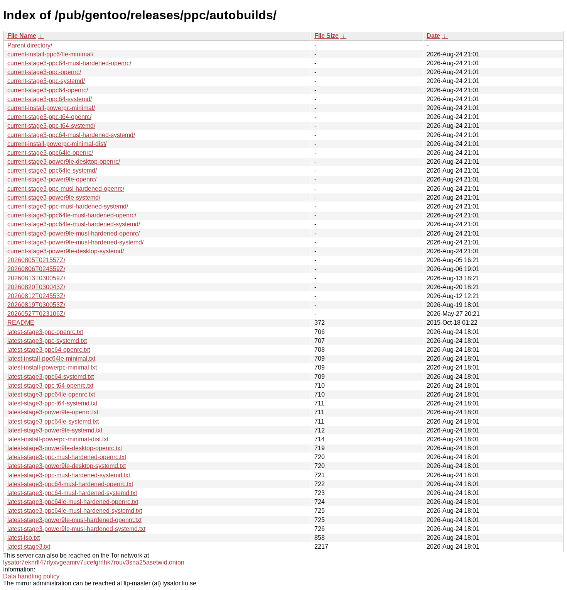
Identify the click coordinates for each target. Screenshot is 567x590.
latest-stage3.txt (28, 546)
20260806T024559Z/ (36, 269)
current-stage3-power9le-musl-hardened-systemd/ (75, 242)
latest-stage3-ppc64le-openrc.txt (51, 394)
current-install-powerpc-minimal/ (51, 108)
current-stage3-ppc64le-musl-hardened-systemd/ (73, 224)
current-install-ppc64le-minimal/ (50, 54)
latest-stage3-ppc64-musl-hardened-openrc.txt (70, 484)
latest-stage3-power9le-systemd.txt (54, 430)
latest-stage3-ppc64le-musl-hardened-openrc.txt (72, 501)
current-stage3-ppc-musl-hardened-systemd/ (67, 206)
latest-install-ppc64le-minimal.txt (51, 358)
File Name (21, 35)
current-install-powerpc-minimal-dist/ (56, 144)
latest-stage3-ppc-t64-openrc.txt (50, 385)
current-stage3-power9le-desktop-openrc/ (63, 161)
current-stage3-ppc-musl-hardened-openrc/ (65, 188)
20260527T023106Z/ (36, 313)
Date (433, 35)
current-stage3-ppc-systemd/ (46, 81)
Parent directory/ (29, 45)
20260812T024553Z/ (36, 296)
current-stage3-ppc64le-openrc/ (50, 152)
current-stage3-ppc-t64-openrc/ (49, 117)
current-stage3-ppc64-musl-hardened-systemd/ (71, 135)
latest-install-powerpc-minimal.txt (52, 367)
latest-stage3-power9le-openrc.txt (52, 412)
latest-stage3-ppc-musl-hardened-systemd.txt (68, 475)
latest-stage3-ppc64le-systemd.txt (53, 421)
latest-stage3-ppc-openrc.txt (45, 332)
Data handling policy (31, 576)
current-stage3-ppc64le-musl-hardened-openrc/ (71, 215)
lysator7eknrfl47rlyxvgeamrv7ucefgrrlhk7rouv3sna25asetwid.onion (93, 562)
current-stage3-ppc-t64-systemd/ (51, 125)
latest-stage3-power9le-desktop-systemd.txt (66, 466)
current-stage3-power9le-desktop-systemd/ (65, 251)
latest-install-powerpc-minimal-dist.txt (57, 439)
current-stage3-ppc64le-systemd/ (52, 170)
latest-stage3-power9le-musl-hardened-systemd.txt (76, 529)
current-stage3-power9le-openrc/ (51, 179)
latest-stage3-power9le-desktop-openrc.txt (64, 448)
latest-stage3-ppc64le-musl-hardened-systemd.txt (74, 510)
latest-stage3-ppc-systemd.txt (47, 340)
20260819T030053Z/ (36, 305)
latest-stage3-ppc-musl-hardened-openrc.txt (66, 457)
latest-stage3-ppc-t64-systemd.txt (52, 403)
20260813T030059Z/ (36, 278)
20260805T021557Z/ (36, 260)
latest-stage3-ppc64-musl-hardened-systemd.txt (72, 493)
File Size (326, 35)
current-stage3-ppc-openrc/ (44, 72)
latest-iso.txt (23, 537)
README (20, 322)
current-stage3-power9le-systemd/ (53, 197)
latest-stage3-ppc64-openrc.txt (48, 349)
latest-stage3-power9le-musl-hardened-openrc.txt (74, 520)
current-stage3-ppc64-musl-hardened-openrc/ (69, 63)
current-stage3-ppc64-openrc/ (47, 90)
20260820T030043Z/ (36, 287)
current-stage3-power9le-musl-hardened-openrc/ (73, 233)
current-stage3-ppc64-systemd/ (49, 99)
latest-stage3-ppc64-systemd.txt (50, 376)
